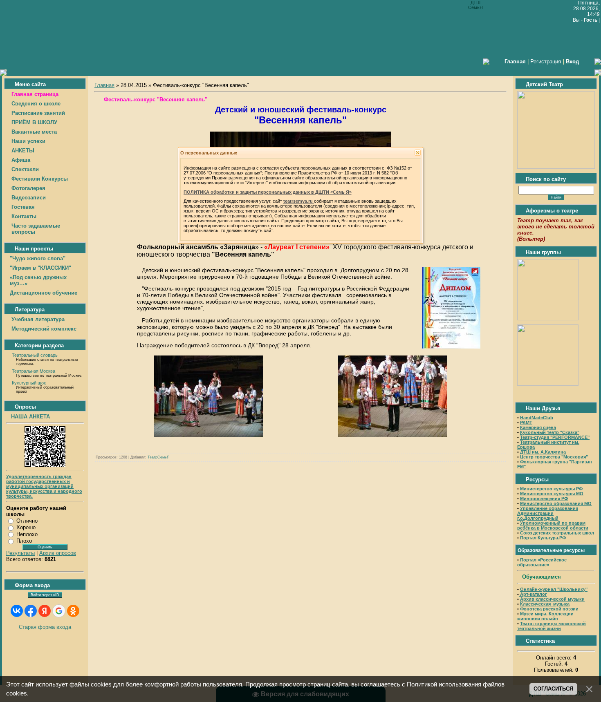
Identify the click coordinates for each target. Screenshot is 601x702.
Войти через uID (45, 595)
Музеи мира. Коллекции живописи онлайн (545, 616)
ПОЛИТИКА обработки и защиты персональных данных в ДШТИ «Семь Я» (268, 192)
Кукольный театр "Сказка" (549, 432)
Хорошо (26, 527)
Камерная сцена (538, 427)
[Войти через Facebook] (31, 611)
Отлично (27, 521)
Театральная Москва (33, 371)
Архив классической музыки (552, 599)
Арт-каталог (533, 594)
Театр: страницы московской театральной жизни (551, 626)
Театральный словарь (35, 355)
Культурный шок (29, 382)
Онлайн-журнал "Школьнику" (554, 589)
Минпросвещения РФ (544, 498)
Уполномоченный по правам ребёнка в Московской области (552, 525)
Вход (572, 61)
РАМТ (526, 422)
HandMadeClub (536, 417)
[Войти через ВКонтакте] (17, 611)
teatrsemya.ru (298, 201)
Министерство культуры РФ (551, 488)
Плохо (24, 541)
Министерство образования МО (556, 503)
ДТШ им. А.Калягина (543, 451)
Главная (104, 85)
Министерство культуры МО (551, 493)
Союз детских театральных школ (557, 532)
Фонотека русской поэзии (549, 608)
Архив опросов (57, 553)
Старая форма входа (45, 627)
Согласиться (553, 689)
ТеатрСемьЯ (159, 457)
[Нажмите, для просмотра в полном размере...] (451, 347)
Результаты (20, 553)
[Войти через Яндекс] (44, 611)
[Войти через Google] (58, 610)
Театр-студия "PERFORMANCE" (555, 437)
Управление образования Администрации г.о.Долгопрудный (547, 513)
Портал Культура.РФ (543, 537)
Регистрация (545, 61)
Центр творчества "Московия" (554, 456)
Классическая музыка (545, 603)
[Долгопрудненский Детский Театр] (556, 167)
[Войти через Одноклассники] (73, 611)
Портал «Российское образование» (542, 562)
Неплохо (27, 534)
